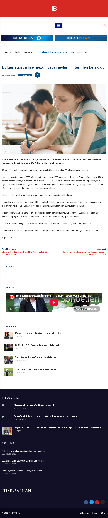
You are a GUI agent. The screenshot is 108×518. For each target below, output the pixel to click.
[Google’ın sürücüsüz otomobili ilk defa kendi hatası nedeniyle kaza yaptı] (7, 419)
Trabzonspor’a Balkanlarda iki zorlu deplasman (36, 369)
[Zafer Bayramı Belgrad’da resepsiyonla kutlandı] (8, 360)
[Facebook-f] (86, 502)
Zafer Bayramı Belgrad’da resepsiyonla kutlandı (36, 357)
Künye (103, 513)
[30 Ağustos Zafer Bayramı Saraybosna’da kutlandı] (8, 347)
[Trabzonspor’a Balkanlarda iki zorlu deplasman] (8, 372)
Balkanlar (17, 52)
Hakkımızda (84, 513)
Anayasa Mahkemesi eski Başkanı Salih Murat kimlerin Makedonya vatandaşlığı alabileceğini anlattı (57, 427)
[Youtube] (97, 502)
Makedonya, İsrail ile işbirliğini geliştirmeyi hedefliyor (38, 333)
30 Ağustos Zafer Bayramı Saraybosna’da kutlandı (37, 345)
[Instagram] (102, 502)
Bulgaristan (29, 52)
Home (6, 52)
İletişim (95, 513)
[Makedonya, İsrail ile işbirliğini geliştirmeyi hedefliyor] (8, 335)
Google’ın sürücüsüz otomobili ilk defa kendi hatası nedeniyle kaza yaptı (45, 416)
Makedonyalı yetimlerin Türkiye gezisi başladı (34, 405)
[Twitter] (91, 502)
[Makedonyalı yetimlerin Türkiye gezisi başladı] (7, 408)
